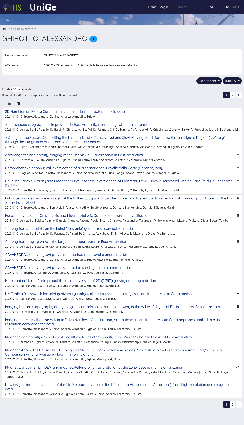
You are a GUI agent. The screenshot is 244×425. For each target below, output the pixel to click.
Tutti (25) (231, 81)
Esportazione (208, 81)
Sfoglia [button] (164, 7)
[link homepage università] (43, 7)
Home (152, 7)
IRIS (4, 29)
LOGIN (235, 7)
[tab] (9, 103)
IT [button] (219, 7)
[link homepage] (13, 7)
